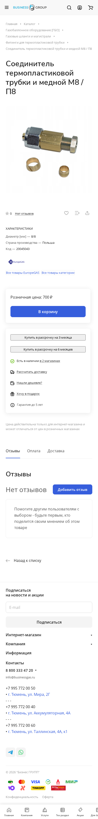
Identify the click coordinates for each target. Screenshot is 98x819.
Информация (18, 653)
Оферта (47, 797)
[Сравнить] (77, 213)
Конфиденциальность (22, 797)
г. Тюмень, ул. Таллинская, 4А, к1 (38, 731)
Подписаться (49, 622)
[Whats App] (21, 752)
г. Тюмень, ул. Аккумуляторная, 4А (39, 713)
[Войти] (80, 7)
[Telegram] (10, 752)
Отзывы (13, 450)
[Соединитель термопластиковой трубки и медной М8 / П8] (49, 149)
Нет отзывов (24, 213)
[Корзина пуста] (90, 7)
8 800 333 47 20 (19, 670)
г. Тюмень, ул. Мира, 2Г (29, 694)
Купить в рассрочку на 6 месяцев (48, 349)
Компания (15, 643)
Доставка (56, 450)
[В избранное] (66, 213)
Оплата (33, 450)
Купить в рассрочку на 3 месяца (48, 337)
